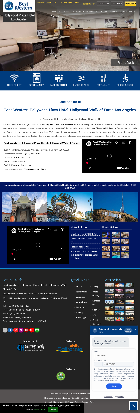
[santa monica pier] (130, 307)
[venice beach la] (109, 319)
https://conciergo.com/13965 (32, 169)
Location (130, 12)
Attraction (113, 280)
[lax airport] (109, 302)
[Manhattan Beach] (130, 319)
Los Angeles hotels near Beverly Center (60, 124)
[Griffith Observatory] (130, 291)
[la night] (130, 296)
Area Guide (101, 12)
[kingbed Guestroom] (106, 248)
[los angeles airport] (130, 302)
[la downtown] (119, 296)
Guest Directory (117, 12)
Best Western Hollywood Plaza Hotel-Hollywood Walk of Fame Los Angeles (70, 106)
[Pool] (116, 255)
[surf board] (109, 313)
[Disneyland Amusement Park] (119, 319)
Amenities (76, 12)
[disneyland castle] (130, 285)
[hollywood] (109, 296)
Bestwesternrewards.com (78, 393)
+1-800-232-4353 (52, 3)
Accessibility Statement (55, 402)
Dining (95, 286)
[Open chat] (133, 405)
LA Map (79, 312)
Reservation (64, 12)
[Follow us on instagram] (21, 330)
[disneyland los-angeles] (119, 291)
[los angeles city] (119, 307)
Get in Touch (12, 280)
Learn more (39, 409)
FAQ (94, 315)
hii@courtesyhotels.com (20, 165)
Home (53, 12)
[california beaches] (119, 285)
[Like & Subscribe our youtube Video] (15, 330)
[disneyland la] (109, 291)
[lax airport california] (119, 302)
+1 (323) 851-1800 (70, 3)
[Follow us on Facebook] (10, 330)
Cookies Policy (89, 402)
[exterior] (106, 235)
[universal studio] (119, 313)
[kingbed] (125, 241)
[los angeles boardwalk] (109, 307)
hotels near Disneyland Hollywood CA (102, 128)
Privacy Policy (74, 402)
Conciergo (56, 16)
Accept (53, 409)
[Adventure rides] (109, 285)
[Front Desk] (125, 235)
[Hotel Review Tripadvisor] (37, 330)
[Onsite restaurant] (116, 241)
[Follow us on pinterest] (26, 330)
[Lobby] (106, 241)
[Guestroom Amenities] (116, 248)
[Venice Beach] (130, 313)
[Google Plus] (31, 330)
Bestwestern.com (58, 393)
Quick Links (80, 280)
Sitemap (96, 309)
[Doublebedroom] (125, 248)
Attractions (88, 12)
